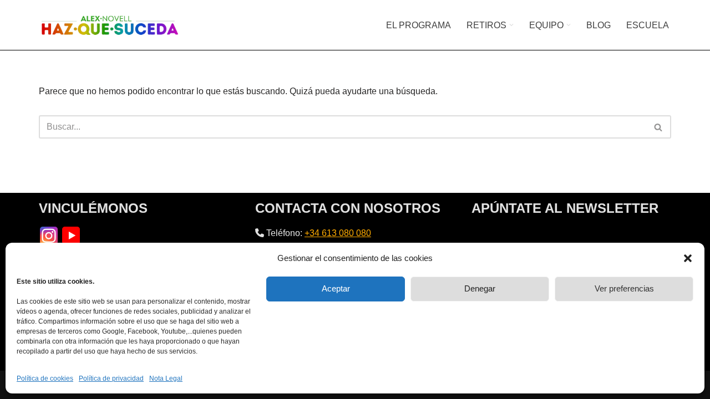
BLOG (598, 25)
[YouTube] (71, 234)
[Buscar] (658, 127)
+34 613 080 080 (338, 233)
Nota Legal (165, 378)
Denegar (479, 288)
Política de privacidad (111, 378)
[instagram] (49, 234)
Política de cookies (45, 378)
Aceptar (336, 288)
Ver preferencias (624, 288)
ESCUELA (647, 25)
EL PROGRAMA (418, 25)
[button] (687, 258)
